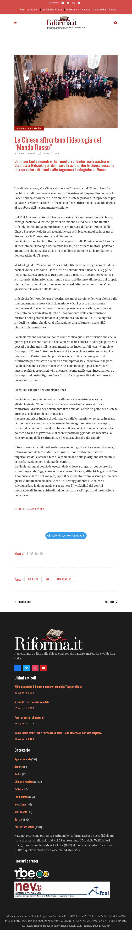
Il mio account (100, 9)
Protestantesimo (24, 827)
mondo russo (64, 579)
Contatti (86, 9)
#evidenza (33, 579)
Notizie (18, 819)
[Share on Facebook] (28, 553)
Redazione (52, 153)
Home (21, 9)
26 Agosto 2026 (24, 692)
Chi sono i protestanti (52, 9)
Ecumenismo (21, 797)
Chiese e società (24, 782)
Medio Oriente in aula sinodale (31, 702)
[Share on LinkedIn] (36, 553)
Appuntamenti (22, 759)
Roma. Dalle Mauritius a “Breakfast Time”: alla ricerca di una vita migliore (58, 733)
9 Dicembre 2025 (25, 153)
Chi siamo (32, 9)
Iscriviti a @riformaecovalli (68, 535)
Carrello (113, 9)
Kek (48, 579)
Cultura (18, 789)
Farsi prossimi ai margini (28, 717)
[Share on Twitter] (32, 553)
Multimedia (20, 812)
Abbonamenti (72, 9)
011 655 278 (101, 916)
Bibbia (17, 774)
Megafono (20, 804)
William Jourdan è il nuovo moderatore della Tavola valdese (48, 687)
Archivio (19, 767)
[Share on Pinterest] (41, 553)
